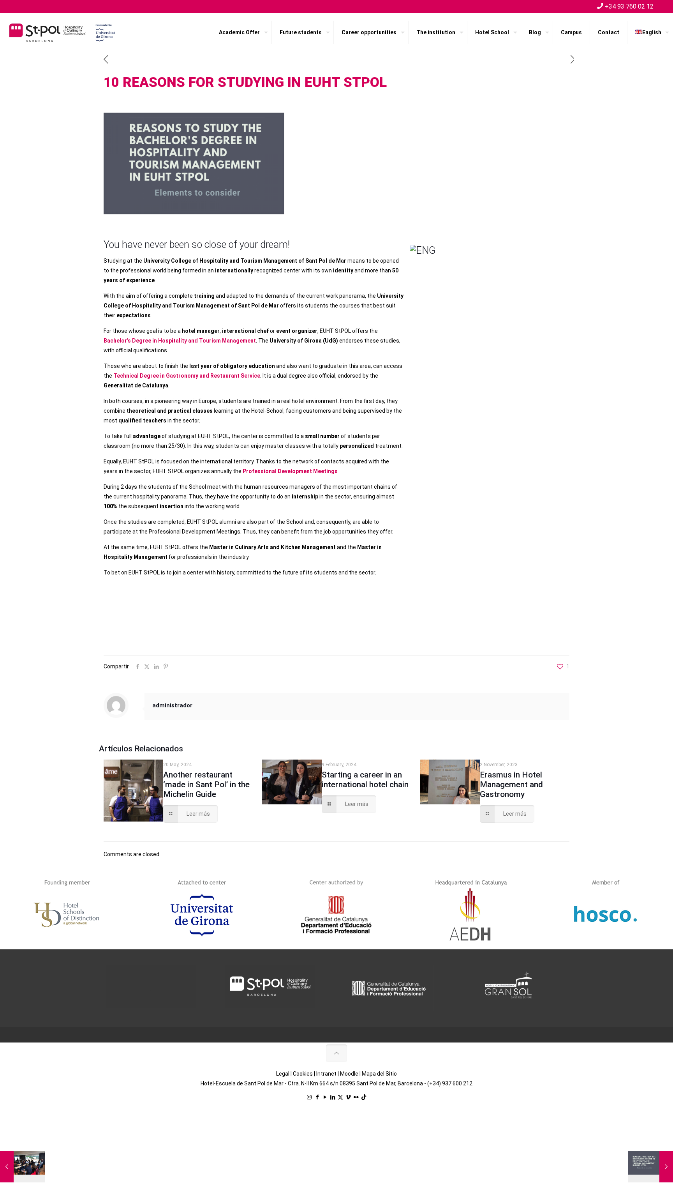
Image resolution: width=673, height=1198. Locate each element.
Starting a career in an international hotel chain (365, 779)
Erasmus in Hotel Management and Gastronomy (511, 784)
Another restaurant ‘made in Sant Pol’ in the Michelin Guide (206, 784)
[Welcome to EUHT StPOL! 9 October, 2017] (22, 1166)
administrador (172, 705)
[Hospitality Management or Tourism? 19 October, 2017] (650, 1166)
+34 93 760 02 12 (629, 6)
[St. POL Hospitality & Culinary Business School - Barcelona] (62, 32)
